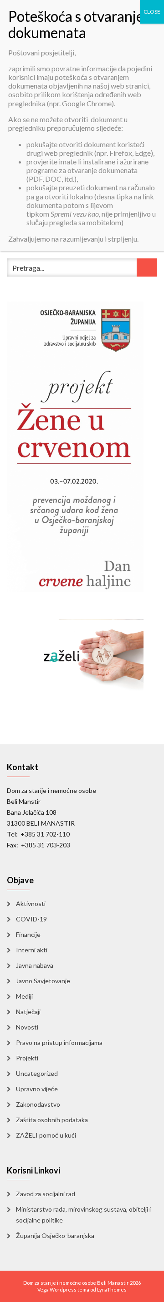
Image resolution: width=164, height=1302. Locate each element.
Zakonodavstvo (38, 1104)
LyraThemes (112, 1289)
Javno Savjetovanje (43, 981)
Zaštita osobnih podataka (52, 1120)
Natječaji (28, 1011)
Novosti (27, 1027)
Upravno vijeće (37, 1089)
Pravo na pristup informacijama (59, 1042)
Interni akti (31, 950)
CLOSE (152, 11)
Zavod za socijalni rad (45, 1194)
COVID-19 (31, 919)
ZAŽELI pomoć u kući (46, 1135)
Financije (28, 934)
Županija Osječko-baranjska (55, 1235)
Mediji (24, 996)
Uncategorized (37, 1073)
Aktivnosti (31, 903)
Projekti (27, 1058)
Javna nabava (34, 965)
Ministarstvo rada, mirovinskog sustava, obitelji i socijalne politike (83, 1214)
